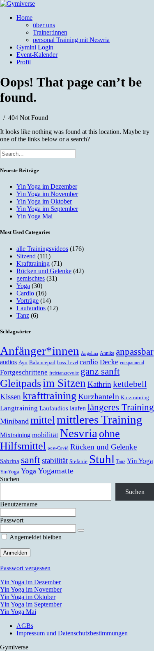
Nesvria (78, 433)
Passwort (11, 520)
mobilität (45, 435)
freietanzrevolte (64, 373)
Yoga (23, 285)
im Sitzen (64, 383)
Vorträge (27, 300)
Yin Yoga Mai (34, 216)
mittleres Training (100, 419)
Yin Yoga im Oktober (44, 201)
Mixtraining (15, 434)
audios (8, 362)
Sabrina (9, 460)
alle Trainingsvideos (42, 248)
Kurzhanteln (98, 396)
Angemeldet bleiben (35, 537)
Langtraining (19, 408)
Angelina (89, 353)
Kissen (10, 396)
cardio (89, 362)
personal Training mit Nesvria (71, 39)
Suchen (9, 478)
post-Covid (58, 448)
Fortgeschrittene (24, 372)
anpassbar (135, 351)
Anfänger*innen (39, 350)
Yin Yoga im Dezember (46, 186)
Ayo (23, 362)
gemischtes (30, 278)
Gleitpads (20, 383)
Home (24, 17)
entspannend (132, 362)
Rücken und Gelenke (43, 270)
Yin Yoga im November (47, 193)
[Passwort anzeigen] (81, 530)
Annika (107, 353)
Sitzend (26, 256)
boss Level (67, 362)
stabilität (55, 460)
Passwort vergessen (25, 567)
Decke (109, 362)
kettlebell (130, 384)
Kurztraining (135, 397)
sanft (30, 459)
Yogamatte (56, 470)
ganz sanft (100, 371)
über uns (44, 24)
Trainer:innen (50, 32)
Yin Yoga (140, 461)
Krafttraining (33, 263)
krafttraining (49, 396)
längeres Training (120, 407)
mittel (42, 420)
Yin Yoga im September (47, 208)
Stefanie (78, 461)
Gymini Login (34, 47)
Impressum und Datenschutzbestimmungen (72, 633)
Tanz (22, 315)
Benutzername (18, 504)
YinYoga (9, 472)
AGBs (24, 625)
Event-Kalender (36, 54)
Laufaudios (31, 307)
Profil (23, 62)
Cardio (25, 293)
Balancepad (42, 362)
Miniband (14, 421)
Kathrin (99, 384)
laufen (78, 408)
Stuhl (102, 459)
